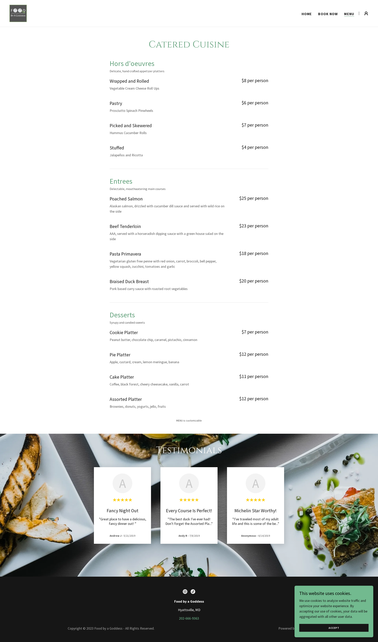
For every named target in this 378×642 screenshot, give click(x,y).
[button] (366, 13)
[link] (18, 13)
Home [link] (307, 14)
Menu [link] (349, 14)
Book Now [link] (328, 14)
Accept (334, 628)
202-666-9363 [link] (189, 618)
